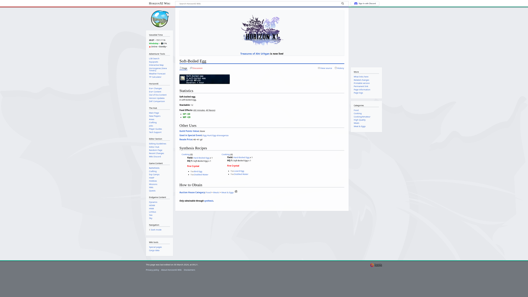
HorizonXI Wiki (159, 3)
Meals (216, 192)
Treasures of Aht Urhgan (255, 53)
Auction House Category (192, 192)
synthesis (208, 200)
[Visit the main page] (159, 18)
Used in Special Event (190, 135)
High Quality (359, 120)
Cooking (186, 154)
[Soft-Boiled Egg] (204, 79)
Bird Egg (198, 171)
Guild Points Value (189, 131)
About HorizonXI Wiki (171, 269)
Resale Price (185, 139)
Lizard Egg (239, 171)
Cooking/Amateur (362, 116)
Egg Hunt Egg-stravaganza (216, 135)
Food (208, 192)
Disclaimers (189, 269)
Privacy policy (152, 269)
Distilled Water (201, 174)
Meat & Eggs (227, 192)
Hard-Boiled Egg (201, 157)
